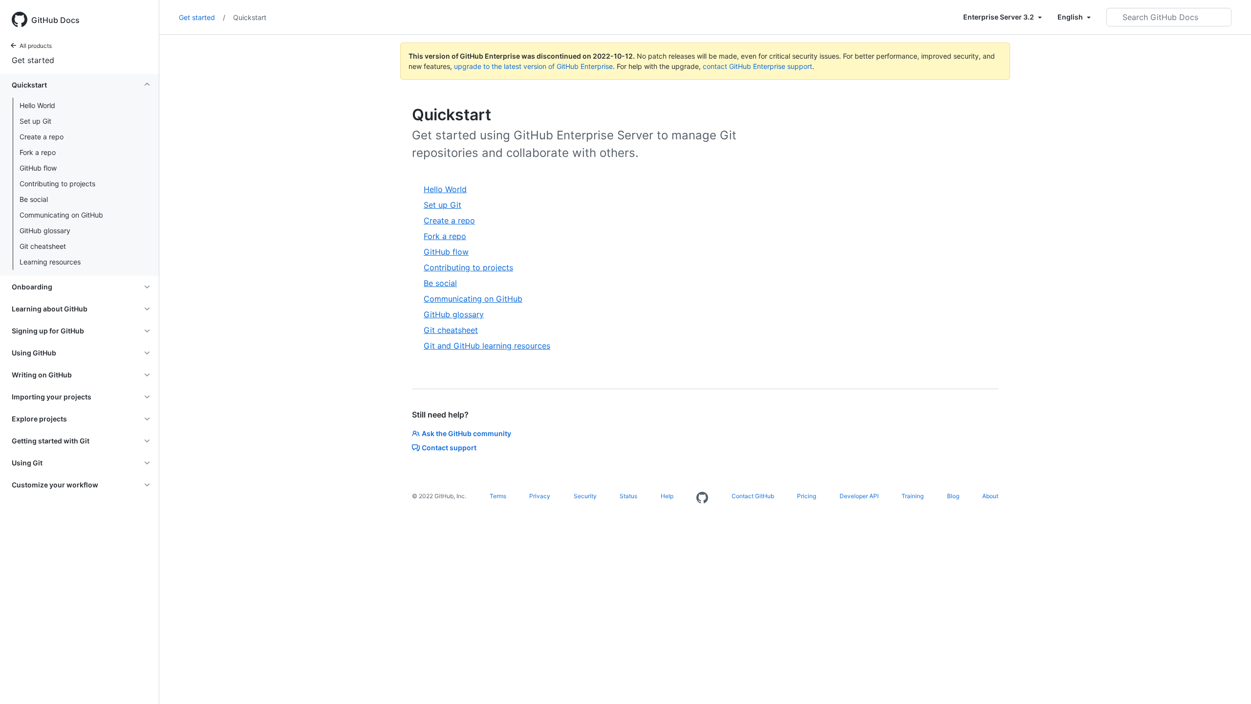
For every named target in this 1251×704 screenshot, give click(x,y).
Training (913, 496)
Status (628, 496)
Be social (34, 199)
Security (585, 496)
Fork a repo (38, 152)
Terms (498, 496)
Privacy (539, 496)
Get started (33, 60)
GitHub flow (38, 168)
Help (667, 496)
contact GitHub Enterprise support (757, 66)
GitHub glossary (45, 230)
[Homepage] (702, 498)
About (990, 496)
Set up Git (35, 121)
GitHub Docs (55, 20)
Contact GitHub (753, 496)
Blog (953, 496)
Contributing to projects (57, 183)
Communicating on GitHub (61, 215)
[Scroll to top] (1229, 682)
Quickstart (249, 17)
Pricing (806, 496)
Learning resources (50, 262)
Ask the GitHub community (466, 433)
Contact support (449, 447)
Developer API (859, 496)
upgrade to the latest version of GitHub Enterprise (533, 66)
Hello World (37, 105)
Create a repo (42, 136)
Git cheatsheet (43, 246)
